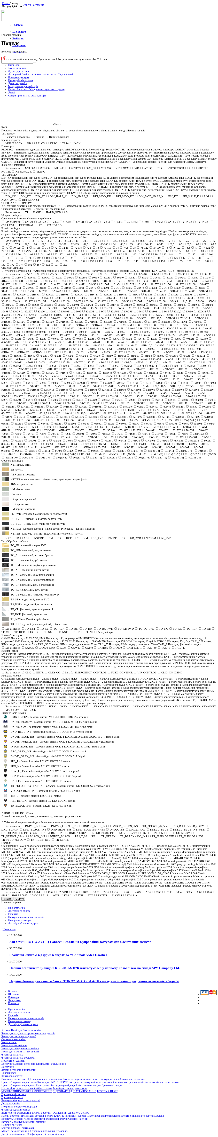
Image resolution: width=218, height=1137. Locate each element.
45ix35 (5, 355)
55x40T (101, 396)
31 (26, 240)
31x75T (153, 287)
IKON (77, 143)
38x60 (131, 328)
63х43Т (82, 420)
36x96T (141, 318)
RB (29, 143)
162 (207, 261)
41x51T (160, 342)
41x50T (135, 342)
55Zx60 (92, 399)
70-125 (17, 247)
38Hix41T (82, 325)
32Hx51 (203, 291)
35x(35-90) (68, 308)
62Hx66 (25, 420)
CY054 (159, 221)
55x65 (189, 396)
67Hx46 (187, 427)
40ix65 (161, 331)
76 (166, 247)
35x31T (108, 308)
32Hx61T (64, 294)
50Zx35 (94, 382)
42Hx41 (5, 348)
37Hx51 (79, 321)
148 (154, 261)
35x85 (165, 311)
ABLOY (40, 143)
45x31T (105, 359)
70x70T (30, 433)
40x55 (18, 338)
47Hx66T (35, 372)
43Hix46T (23, 352)
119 (167, 257)
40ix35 (5, 331)
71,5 (47, 247)
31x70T (105, 287)
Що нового (19, 31)
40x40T (158, 335)
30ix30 (155, 274)
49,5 (161, 240)
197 (56, 264)
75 (134, 247)
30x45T (157, 277)
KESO (53, 143)
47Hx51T (168, 369)
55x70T (17, 399)
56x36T (132, 399)
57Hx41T (197, 403)
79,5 (28, 251)
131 (74, 261)
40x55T (30, 338)
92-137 (59, 254)
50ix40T (82, 376)
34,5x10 (187, 301)
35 (41, 240)
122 (207, 257)
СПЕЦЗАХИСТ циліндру (16, 202)
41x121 (33, 342)
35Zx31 (202, 311)
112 (110, 257)
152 (172, 261)
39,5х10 (157, 328)
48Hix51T (152, 372)
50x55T (138, 379)
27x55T (90, 274)
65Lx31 (146, 420)
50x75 (18, 382)
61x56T (161, 413)
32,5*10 (42, 291)
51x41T (185, 382)
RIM (206, 196)
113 (119, 257)
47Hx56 (182, 369)
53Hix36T (11, 393)
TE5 (159, 168)
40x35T (134, 335)
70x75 (43, 433)
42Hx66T (151, 348)
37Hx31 (170, 318)
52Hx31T (205, 386)
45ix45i (70, 355)
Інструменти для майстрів (23, 86)
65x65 (111, 423)
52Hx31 (190, 386)
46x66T (128, 365)
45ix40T (44, 355)
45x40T (132, 359)
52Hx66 (179, 389)
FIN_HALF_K (191, 196)
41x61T (9, 345)
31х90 (30, 291)
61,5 (44, 244)
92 (48, 254)
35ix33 (23, 304)
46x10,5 (154, 362)
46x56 (66, 365)
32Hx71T (93, 294)
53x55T (110, 393)
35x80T (153, 311)
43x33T (118, 352)
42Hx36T (205, 345)
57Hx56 (54, 406)
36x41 (133, 314)
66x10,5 (9, 427)
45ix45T (83, 355)
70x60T (203, 430)
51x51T (34, 386)
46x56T (78, 365)
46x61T (103, 365)
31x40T (5, 284)
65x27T (205, 420)
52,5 (187, 240)
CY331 (80, 221)
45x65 (41, 362)
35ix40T (74, 304)
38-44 (68, 240)
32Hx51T (6, 294)
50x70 (200, 379)
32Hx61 (50, 294)
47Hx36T (81, 369)
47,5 (151, 240)
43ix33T (92, 352)
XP (26, 212)
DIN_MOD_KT (125, 196)
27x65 (103, 274)
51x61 (71, 386)
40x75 (129, 338)
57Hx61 (83, 406)
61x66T (210, 413)
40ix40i (30, 331)
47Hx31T (52, 369)
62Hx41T (123, 416)
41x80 (96, 345)
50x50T (114, 379)
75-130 (157, 247)
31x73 (129, 287)
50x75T (30, 382)
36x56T (5, 318)
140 (110, 261)
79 (19, 251)
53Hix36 (209, 389)
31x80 (177, 287)
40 (77, 240)
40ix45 (56, 331)
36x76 (79, 318)
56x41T (159, 399)
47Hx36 (67, 369)
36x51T (195, 314)
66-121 (161, 244)
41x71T (72, 345)
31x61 (4, 287)
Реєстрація (38, 4)
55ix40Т (149, 393)
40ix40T (43, 331)
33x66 (66, 301)
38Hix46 (97, 325)
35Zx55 (19, 314)
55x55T (152, 396)
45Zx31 (140, 362)
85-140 (140, 251)
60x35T (64, 410)
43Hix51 (38, 352)
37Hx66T (166, 321)
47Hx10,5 (6, 369)
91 (31, 254)
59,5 (27, 244)
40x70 (104, 338)
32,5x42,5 (57, 291)
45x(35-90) (66, 359)
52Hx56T (136, 389)
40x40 (146, 335)
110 (79, 257)
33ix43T (32, 297)
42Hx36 (190, 345)
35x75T (128, 311)
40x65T (92, 338)
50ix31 (30, 376)
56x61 (33, 403)
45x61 (29, 362)
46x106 (167, 362)
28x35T (128, 274)
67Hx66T (64, 430)
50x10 (36, 379)
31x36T (193, 280)
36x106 (70, 314)
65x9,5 (211, 423)
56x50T (199, 399)
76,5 (187, 247)
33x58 (54, 301)
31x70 (92, 287)
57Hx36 (154, 403)
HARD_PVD (53, 212)
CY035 (146, 221)
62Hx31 (50, 416)
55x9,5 (79, 399)
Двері (11, 92)
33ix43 (19, 297)
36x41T (146, 314)
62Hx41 (108, 416)
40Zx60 (203, 338)
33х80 (162, 301)
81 (56, 251)
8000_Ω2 (91, 168)
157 (189, 261)
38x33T (69, 328)
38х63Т (144, 328)
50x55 (126, 379)
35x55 (16, 311)
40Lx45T (35, 335)
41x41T (97, 342)
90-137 (9, 254)
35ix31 (212, 301)
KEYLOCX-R (23, 171)
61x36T (108, 413)
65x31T (5, 423)
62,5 (85, 244)
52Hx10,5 (175, 386)
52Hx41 (34, 389)
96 (103, 254)
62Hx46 (137, 416)
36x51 (183, 314)
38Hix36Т (51, 325)
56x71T (84, 403)
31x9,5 (18, 291)
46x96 (203, 365)
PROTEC (203, 168)
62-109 (75, 244)
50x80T (55, 382)
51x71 (121, 386)
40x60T (55, 338)
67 (180, 244)
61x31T (94, 413)
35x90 (189, 311)
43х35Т (168, 352)
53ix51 (84, 393)
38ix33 (199, 325)
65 (131, 244)
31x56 (167, 284)
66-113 (148, 244)
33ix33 (148, 294)
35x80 (140, 311)
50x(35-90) (22, 379)
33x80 (89, 301)
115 (127, 257)
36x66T (55, 318)
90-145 (22, 254)
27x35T (65, 274)
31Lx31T (20, 280)
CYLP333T (7, 225)
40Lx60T (65, 335)
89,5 (203, 251)
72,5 (89, 247)
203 (65, 264)
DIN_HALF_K (58, 196)
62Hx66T (39, 420)
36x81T (105, 318)
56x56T (21, 403)
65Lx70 (160, 420)
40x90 (177, 338)
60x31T (51, 410)
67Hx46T (202, 427)
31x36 (180, 280)
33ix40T (6, 297)
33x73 (77, 301)
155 (180, 261)
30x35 (95, 277)
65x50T (72, 423)
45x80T (115, 362)
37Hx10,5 (156, 318)
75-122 (144, 247)
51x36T (172, 382)
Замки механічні (17, 68)
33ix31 (136, 294)
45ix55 (148, 355)
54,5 (205, 240)
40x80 (154, 338)
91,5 (40, 254)
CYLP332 (186, 221)
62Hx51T (180, 416)
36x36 (108, 314)
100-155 (145, 254)
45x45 (144, 359)
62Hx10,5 (35, 416)
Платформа (7, 146)
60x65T (167, 410)
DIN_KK (10, 196)
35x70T (115, 311)
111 (101, 257)
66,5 (172, 244)
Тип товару (8, 133)
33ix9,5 (84, 297)
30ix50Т (46, 277)
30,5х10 (142, 274)
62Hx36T (94, 416)
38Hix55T (158, 325)
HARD (37, 212)
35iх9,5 (209, 304)
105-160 (18, 257)
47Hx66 (21, 372)
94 (76, 254)
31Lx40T (35, 280)
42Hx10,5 (146, 345)
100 (134, 254)
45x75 (91, 362)
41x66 (35, 345)
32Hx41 (145, 291)
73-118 (107, 247)
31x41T (30, 284)
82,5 (107, 251)
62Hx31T (65, 416)
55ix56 (31, 396)
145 (136, 261)
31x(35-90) (79, 280)
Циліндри (14, 65)
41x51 (148, 342)
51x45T (198, 382)
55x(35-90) (46, 396)
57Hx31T (139, 403)
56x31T (119, 399)
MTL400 (59, 168)
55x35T (87, 396)
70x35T (137, 430)
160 (198, 261)
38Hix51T (142, 325)
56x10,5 (106, 399)
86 (150, 251)
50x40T (75, 379)
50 (169, 240)
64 (114, 244)
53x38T (96, 393)
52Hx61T (165, 389)
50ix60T (162, 376)
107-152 (59, 257)
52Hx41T (49, 389)
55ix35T (123, 393)
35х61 (44, 314)
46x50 (29, 365)
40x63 (67, 338)
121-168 (196, 257)
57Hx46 (211, 403)
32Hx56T (35, 294)
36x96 (129, 318)
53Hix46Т (27, 393)
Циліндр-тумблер (59, 137)
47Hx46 (125, 369)
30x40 (120, 277)
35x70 (102, 311)
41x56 (173, 342)
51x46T (212, 382)
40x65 (79, 338)
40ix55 (109, 331)
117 (150, 257)
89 (195, 251)
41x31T (46, 342)
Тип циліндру (9, 174)
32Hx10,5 (73, 291)
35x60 (52, 311)
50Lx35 (188, 376)
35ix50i (141, 304)
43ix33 (79, 352)
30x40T (132, 277)
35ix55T (182, 304)
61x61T (186, 413)
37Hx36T (6, 321)
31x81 (202, 287)
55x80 (54, 399)
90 (212, 251)
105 (7, 257)
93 (68, 254)
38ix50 (31, 328)
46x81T (178, 365)
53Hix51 (42, 393)
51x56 (47, 386)
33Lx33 (97, 297)
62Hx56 (195, 416)
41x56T (185, 342)
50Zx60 (107, 382)
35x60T (65, 311)
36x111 (83, 314)
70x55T (190, 430)
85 (130, 251)
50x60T (163, 379)
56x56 (8, 403)
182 (30, 264)
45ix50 (109, 355)
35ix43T (88, 304)
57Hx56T (68, 406)
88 (187, 251)
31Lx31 (5, 280)
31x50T (105, 284)
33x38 (189, 297)
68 (197, 244)
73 (97, 247)
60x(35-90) (36, 410)
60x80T (30, 413)
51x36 (159, 382)
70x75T (55, 433)
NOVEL (6, 171)
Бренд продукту (10, 140)
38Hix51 (127, 325)
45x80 (102, 362)
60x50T (104, 410)
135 (101, 261)
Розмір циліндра (10, 228)
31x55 (142, 284)
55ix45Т (176, 393)
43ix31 (67, 352)
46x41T (207, 362)
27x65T (115, 274)
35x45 (170, 308)
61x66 (198, 413)
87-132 (177, 251)
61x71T (21, 416)
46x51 (41, 365)
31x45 (43, 284)
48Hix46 (107, 372)
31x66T (80, 287)
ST (40, 225)
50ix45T (96, 376)
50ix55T (148, 376)
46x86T (191, 365)
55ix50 (189, 393)
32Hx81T (122, 294)
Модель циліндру (11, 215)
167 (3, 264)
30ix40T (6, 277)
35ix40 (61, 304)
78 (12, 251)
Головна (17, 24)
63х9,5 (95, 420)
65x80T (198, 423)
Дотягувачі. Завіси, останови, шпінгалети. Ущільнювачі (40, 74)
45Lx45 (20, 359)
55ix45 (163, 393)
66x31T (23, 427)
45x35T (119, 359)
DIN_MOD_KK (102, 196)
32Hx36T (131, 291)
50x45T (89, 379)
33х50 (125, 301)
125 (21, 261)
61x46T (134, 413)
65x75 (160, 423)
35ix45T (115, 304)
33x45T (42, 301)
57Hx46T (10, 406)
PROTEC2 (75, 168)
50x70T (5, 382)
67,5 (189, 244)
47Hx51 (154, 369)
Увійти (27, 4)
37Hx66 (152, 321)
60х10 (68, 413)
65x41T (45, 423)
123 (3, 261)
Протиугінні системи (20, 80)
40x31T (120, 335)
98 (118, 254)
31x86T (5, 291)
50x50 (101, 379)
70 (6, 247)
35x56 (41, 311)
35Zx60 (32, 314)
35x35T (133, 308)
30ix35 (181, 274)
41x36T (59, 342)
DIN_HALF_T (80, 196)
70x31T (123, 430)
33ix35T (187, 294)
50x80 (43, 382)
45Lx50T (50, 359)
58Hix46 (128, 406)
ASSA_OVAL (9, 199)
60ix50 (193, 406)
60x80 (18, 413)
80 (36, 251)
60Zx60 (56, 413)
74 (117, 247)
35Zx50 (5, 314)
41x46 (110, 342)
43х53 (192, 352)
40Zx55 (190, 338)
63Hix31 (54, 420)
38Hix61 (173, 325)
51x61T (84, 386)
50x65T (188, 379)
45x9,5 (127, 362)
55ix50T (202, 393)
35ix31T (10, 304)
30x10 (59, 277)
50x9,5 (68, 382)
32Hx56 (21, 294)
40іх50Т (6, 342)
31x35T (168, 280)
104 (211, 254)
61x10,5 (81, 413)
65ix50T (120, 420)
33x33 (151, 297)
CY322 (42, 221)
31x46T (80, 284)
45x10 (79, 359)
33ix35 (174, 294)
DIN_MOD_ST (30, 199)
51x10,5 (120, 382)
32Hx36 (116, 291)
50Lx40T (203, 376)
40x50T (5, 338)
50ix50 (109, 376)
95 (83, 254)
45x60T (17, 362)
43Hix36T (181, 348)
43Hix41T (7, 352)
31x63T (30, 287)
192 (48, 264)
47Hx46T (139, 369)
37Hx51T (93, 321)
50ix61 (176, 376)
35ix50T (154, 304)
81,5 (77, 251)
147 (145, 261)
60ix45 (167, 406)
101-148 (168, 254)
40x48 (196, 335)
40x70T (116, 338)
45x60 (4, 362)
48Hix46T (122, 372)
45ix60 (160, 355)
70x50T (177, 430)
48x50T (192, 372)
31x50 (92, 284)
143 (127, 261)
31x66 (67, 287)
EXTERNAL (26, 225)
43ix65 (106, 352)
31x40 (205, 280)
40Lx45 (20, 335)
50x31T (49, 379)
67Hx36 (143, 427)
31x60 (192, 284)
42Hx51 (63, 348)
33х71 (150, 301)
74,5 (125, 247)
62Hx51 (166, 416)
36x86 (117, 318)
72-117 (66, 247)
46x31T (180, 362)
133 (92, 261)
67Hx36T (158, 427)
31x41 (18, 284)
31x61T (17, 287)
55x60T (177, 396)
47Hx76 (63, 372)
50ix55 (135, 376)
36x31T (96, 314)
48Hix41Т (92, 372)
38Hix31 (6, 325)
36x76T (92, 318)
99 (126, 254)
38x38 (81, 328)
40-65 (86, 240)
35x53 (4, 311)
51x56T (59, 386)
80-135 (47, 251)
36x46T (171, 314)
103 (202, 254)
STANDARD (54, 225)
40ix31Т (195, 328)
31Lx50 (49, 280)
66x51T (76, 427)
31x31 (119, 280)
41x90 (108, 345)
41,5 (106, 240)
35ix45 (102, 304)
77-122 (206, 247)
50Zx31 (81, 382)
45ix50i (122, 355)
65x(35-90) (190, 420)
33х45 (114, 301)
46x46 (4, 365)
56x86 (96, 403)
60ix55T (6, 410)
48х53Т (5, 376)
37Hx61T (138, 321)
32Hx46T (189, 291)
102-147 (190, 254)
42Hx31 (161, 345)
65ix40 (107, 420)
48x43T (167, 372)
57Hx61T (97, 406)
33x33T (163, 297)
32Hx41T (160, 291)
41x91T (132, 345)
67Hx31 (129, 427)
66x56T (89, 427)
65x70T (148, 423)
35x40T (157, 308)
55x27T (61, 396)
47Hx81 (77, 372)
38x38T (94, 328)
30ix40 (207, 274)
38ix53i (56, 328)
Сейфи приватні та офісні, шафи (27, 95)
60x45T (91, 410)
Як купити (19, 45)
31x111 (107, 280)
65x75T (173, 423)
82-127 (96, 251)
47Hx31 (38, 369)
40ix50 (83, 331)
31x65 (43, 287)
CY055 (172, 221)
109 (70, 257)
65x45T (58, 423)
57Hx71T (113, 406)
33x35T (177, 297)
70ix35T (79, 430)
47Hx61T (6, 372)
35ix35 (35, 304)
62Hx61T (10, 420)
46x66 (115, 365)
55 (213, 240)
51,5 (178, 240)
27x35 (53, 274)
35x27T (94, 308)
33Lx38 (110, 297)
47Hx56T (197, 369)
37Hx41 (21, 321)
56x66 (58, 403)
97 (111, 254)
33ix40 (201, 294)
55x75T (42, 399)
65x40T (32, 423)
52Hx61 (150, 389)
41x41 (85, 342)
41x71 (60, 345)
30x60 (194, 277)
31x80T (189, 287)
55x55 (139, 396)
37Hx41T (35, 321)
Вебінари (18, 38)
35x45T (182, 308)
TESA (65, 143)
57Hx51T (39, 406)
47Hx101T (23, 369)
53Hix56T (57, 393)
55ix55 (5, 396)
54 (196, 240)
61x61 (173, 413)
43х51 (180, 352)
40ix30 (170, 328)
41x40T (72, 342)
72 (56, 247)
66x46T (63, 427)
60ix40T (154, 406)
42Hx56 (92, 348)
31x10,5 (94, 280)
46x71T (153, 365)
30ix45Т (32, 277)
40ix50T (95, 331)
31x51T (130, 284)
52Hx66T (194, 389)
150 (163, 261)
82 (86, 251)
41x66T (48, 345)
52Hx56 (121, 389)
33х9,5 (174, 301)
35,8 (50, 240)
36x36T (121, 314)
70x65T (5, 433)
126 (30, 261)
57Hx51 (25, 406)
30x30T (83, 277)
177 (21, 264)
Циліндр (39, 137)
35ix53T (168, 304)
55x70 (4, 399)
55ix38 (136, 393)
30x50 (170, 277)
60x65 (155, 410)
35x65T (90, 311)
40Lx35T (190, 331)
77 (196, 247)
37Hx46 (50, 321)
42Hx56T (107, 348)
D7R (136, 168)
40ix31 (182, 328)
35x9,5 (177, 311)
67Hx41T (173, 427)
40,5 (96, 240)
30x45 (145, 277)
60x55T (118, 410)
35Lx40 (38, 308)
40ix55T (122, 331)
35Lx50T (52, 308)
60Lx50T (20, 410)
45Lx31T (200, 355)
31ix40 (207, 277)
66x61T (103, 427)
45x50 (169, 359)
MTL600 (45, 168)
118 (158, 257)
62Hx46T (151, 416)
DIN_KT (26, 196)
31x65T (55, 287)
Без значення (12, 168)
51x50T (9, 386)
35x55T (29, 311)
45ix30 (204, 352)
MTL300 (106, 168)
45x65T (53, 362)
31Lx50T (63, 280)
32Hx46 (174, 291)
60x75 (204, 410)
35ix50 (128, 304)
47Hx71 (50, 372)
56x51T (212, 399)
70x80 (67, 433)
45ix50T (135, 355)
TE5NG (40, 171)
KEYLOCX (122, 168)
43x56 (156, 352)
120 (176, 257)
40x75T (141, 338)
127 (39, 261)
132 (83, 261)
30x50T (182, 277)
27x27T (41, 274)
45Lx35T (6, 359)
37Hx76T (182, 321)
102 (179, 254)
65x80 (185, 423)
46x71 (140, 365)
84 (123, 251)
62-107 (62, 244)
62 (52, 244)
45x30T (92, 359)
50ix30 (18, 376)
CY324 (67, 221)
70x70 (18, 433)
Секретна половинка (17, 137)
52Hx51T (107, 389)
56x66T (71, 403)
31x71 (117, 287)
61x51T (147, 413)
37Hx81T (197, 321)
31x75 (140, 287)
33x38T (202, 297)
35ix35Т (48, 304)
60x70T (192, 410)
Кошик (6, 3)
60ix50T (206, 406)
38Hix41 (67, 325)
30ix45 (19, 277)
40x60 (43, 338)
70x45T (163, 430)
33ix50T (70, 297)
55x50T (127, 396)
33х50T (138, 301)
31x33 (144, 280)
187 (39, 264)
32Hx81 (108, 294)
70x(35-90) (109, 430)
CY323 (55, 221)
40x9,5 (166, 338)
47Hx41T (110, 369)
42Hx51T (78, 348)
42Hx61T (136, 348)
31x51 (117, 284)
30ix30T (168, 274)
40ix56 (135, 331)
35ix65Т (196, 304)
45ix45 (58, 355)
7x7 (191, 168)
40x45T (183, 335)
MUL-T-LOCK (13, 143)
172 (12, 264)
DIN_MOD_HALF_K (151, 196)
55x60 (164, 396)
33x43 (16, 301)
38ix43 (19, 328)
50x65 (176, 379)
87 (167, 251)
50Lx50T (6, 379)
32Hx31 (87, 291)
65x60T (98, 423)
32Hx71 (79, 294)
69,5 (213, 244)
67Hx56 (34, 430)
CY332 (93, 221)
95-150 (93, 254)
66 (138, 244)
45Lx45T (35, 359)
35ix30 (200, 301)
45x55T (207, 359)
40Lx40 (204, 331)
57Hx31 (125, 403)
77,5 (3, 251)
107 (39, 257)
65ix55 (134, 420)
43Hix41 (196, 348)
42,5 (115, 240)
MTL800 (30, 168)
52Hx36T (20, 389)
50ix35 (43, 376)
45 (133, 240)
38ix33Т (6, 328)
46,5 (142, 240)
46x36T (193, 362)
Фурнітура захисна (19, 71)
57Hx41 (182, 403)
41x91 (119, 345)
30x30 (70, 277)
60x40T (78, 410)
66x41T (50, 427)
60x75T (5, 413)
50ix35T (56, 376)
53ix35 (71, 393)
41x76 (85, 345)
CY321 (29, 221)
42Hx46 (34, 348)
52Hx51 (92, 389)
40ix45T (69, 331)
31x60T (204, 284)
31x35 (155, 280)
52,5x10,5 (160, 386)
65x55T (85, 423)
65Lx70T (174, 420)
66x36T (36, 427)
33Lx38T (125, 297)
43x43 (131, 352)
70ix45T (93, 430)
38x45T (107, 328)
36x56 (208, 314)
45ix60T (173, 355)
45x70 (66, 362)
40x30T (107, 335)
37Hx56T (122, 321)
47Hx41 (96, 369)
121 (185, 257)
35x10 (82, 308)
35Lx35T (24, 308)
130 (65, 261)
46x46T (17, 365)
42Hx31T (176, 345)
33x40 (4, 301)
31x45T (55, 284)
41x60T (198, 342)
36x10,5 (57, 314)
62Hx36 (79, 416)
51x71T (134, 386)
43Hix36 (166, 348)
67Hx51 (5, 430)
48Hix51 (137, 372)
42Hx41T (20, 348)
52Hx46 (63, 389)
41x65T (23, 345)
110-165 (90, 257)
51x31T (147, 382)
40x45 (171, 335)
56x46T (186, 399)
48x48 (179, 372)
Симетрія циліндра (12, 267)
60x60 (130, 410)
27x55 (78, 274)
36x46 (158, 314)
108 (48, 257)
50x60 (151, 379)
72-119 (78, 247)
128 (48, 261)
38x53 (119, 328)
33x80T (101, 301)
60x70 (180, 410)
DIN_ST (40, 196)
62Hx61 (208, 416)
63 (94, 244)
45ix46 (96, 355)
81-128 (67, 251)
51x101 (134, 382)
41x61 (211, 342)
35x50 (195, 308)
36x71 (67, 318)
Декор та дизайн (17, 83)
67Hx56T (49, 430)
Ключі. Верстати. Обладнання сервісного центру (36, 89)
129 (56, 261)
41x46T (122, 342)
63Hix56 (69, 420)
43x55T (143, 352)
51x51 (22, 386)
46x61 (91, 365)
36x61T (30, 318)
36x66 (43, 318)
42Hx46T (49, 348)
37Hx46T (64, 321)
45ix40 (31, 355)
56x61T (46, 403)
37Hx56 (108, 321)
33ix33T (161, 294)
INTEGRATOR (175, 168)
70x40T (150, 430)
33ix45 (45, 297)
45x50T (182, 359)
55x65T (202, 396)
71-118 (36, 247)
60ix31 (141, 406)
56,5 (7, 244)
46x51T (53, 365)
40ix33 (209, 328)
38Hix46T (112, 325)
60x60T (142, 410)
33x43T (29, 301)
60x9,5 (43, 413)
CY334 (118, 221)
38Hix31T (21, 325)
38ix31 (187, 325)
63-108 (104, 244)
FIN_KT (173, 196)
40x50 (207, 335)
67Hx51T (20, 430)
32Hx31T (102, 291)
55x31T (74, 396)
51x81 (146, 386)
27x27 (28, 274)
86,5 (159, 251)
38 (58, 240)
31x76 (165, 287)
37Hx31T (185, 318)
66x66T (116, 427)
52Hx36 (5, 389)
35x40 (145, 308)
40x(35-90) (81, 335)
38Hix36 (36, 325)
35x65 (77, 311)
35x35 (120, 308)
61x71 (8, 416)
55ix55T (18, 396)
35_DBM (132, 221)
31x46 (67, 284)
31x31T (132, 280)
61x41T (121, 413)
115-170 (138, 257)
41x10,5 (19, 342)
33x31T (139, 297)
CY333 (106, 221)
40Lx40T (6, 335)
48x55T (205, 372)
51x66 (96, 386)
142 (118, 261)
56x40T (146, 399)
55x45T (114, 396)
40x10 (94, 335)
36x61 (18, 318)
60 (35, 244)
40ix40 (17, 331)
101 (157, 254)
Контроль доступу (18, 77)
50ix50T (122, 376)
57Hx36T (168, 403)
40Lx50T (50, 335)
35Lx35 (9, 308)
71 (26, 247)
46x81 (165, 365)
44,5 (125, 240)
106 (30, 257)
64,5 (122, 244)
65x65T (123, 423)
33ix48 (57, 297)
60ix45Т (180, 406)
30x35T (108, 277)
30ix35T (194, 274)
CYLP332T (203, 221)
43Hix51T (53, 352)
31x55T (155, 284)
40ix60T (148, 331)
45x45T (157, 359)
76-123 (177, 247)
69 (205, 244)
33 (34, 240)
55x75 (29, 399)
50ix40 (69, 376)
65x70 (136, 423)
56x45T (172, 399)
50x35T (62, 379)
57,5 (17, 244)
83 (115, 251)
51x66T (109, 386)
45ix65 (187, 355)
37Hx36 (199, 318)
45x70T (78, 362)
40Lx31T (175, 331)
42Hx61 (121, 348)
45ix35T (18, 355)
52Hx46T (78, 389)
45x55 (194, 359)
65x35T (19, 423)
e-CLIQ (148, 168)
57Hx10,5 (110, 403)
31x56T (179, 284)
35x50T (207, 308)
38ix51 (43, 328)
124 (12, 261)
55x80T (67, 399)
